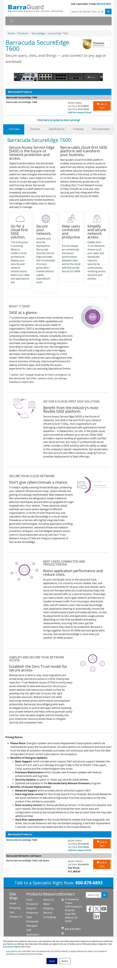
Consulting (49, 917)
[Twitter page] (97, 910)
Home (11, 33)
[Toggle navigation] (11, 21)
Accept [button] (52, 961)
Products (23, 33)
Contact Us (15, 916)
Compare (78, 129)
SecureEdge (38, 33)
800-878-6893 (104, 3)
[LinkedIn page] (97, 918)
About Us (48, 899)
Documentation (101, 129)
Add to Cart (103, 105)
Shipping (48, 908)
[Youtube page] (104, 910)
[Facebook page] (90, 910)
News (46, 904)
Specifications (56, 129)
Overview (14, 129)
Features (35, 129)
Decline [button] (65, 961)
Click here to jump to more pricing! (58, 120)
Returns (47, 912)
